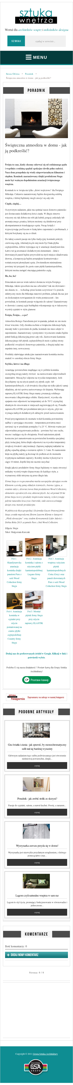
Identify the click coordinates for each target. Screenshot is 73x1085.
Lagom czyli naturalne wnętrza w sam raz (37, 895)
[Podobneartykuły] (36, 711)
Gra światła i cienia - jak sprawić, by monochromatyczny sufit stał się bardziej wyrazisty (37, 747)
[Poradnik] (37, 90)
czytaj (37, 765)
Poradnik (29, 73)
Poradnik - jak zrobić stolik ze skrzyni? (37, 798)
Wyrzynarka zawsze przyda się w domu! (37, 845)
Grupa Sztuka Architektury (45, 1053)
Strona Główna (12, 73)
